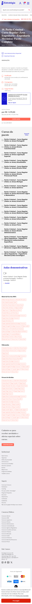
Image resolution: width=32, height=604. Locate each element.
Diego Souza (5, 310)
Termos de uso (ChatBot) (7, 463)
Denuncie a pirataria (6, 465)
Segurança (4, 457)
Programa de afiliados (7, 471)
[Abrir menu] (28, 3)
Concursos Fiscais (6, 541)
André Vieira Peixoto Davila (8, 305)
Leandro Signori (6, 334)
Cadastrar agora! (8, 444)
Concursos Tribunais (6, 531)
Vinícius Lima (15, 339)
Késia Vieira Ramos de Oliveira (20, 331)
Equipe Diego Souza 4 (7, 393)
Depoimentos (5, 496)
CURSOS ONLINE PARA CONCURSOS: (18, 15)
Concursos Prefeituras (7, 537)
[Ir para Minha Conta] (20, 3)
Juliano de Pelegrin (6, 331)
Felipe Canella (25, 326)
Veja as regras (12, 102)
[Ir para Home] (8, 3)
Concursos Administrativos (8, 524)
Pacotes (4, 15)
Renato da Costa (6, 339)
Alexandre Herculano (21, 299)
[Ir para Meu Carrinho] (24, 3)
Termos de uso (5, 461)
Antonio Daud (20, 305)
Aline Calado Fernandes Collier (9, 302)
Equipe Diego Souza (19, 388)
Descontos (4, 494)
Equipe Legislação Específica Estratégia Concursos (13, 323)
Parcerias (4, 502)
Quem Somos (5, 455)
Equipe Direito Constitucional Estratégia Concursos (14, 315)
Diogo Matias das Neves (15, 310)
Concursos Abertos (6, 516)
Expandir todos (26, 134)
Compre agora (16, 119)
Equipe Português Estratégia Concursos (11, 326)
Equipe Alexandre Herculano (8, 385)
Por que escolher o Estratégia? (9, 491)
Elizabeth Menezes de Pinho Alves (10, 313)
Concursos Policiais (6, 522)
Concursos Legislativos (7, 520)
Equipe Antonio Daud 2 (7, 388)
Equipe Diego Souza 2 (7, 391)
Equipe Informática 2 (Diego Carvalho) (11, 407)
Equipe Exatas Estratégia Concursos (10, 318)
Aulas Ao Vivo (27, 19)
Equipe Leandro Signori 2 (21, 409)
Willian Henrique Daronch (8, 299)
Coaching (4, 489)
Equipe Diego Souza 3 (19, 391)
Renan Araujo (18, 336)
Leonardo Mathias (15, 334)
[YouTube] (8, 562)
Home (3, 45)
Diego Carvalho (18, 307)
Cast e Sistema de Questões (12, 19)
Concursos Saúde (6, 535)
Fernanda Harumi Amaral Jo (16, 328)
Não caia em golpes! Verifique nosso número (12, 504)
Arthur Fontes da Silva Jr (7, 307)
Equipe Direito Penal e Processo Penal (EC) (12, 358)
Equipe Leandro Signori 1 (8, 409)
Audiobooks (4, 500)
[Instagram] (2, 562)
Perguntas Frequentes (7, 492)
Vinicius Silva (22, 339)
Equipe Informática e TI (7, 321)
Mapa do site (5, 469)
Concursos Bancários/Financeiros (9, 539)
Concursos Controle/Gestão (8, 526)
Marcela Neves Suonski (7, 336)
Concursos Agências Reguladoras (9, 528)
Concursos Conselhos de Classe (9, 530)
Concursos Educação (6, 533)
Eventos (3, 467)
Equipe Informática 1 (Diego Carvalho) (11, 404)
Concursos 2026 (5, 518)
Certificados (4, 498)
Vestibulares (4, 487)
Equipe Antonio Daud (22, 385)
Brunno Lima (13, 350)
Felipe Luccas (5, 328)
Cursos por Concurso (6, 485)
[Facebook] (5, 562)
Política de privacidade (7, 459)
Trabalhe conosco (6, 473)
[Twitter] (11, 562)
